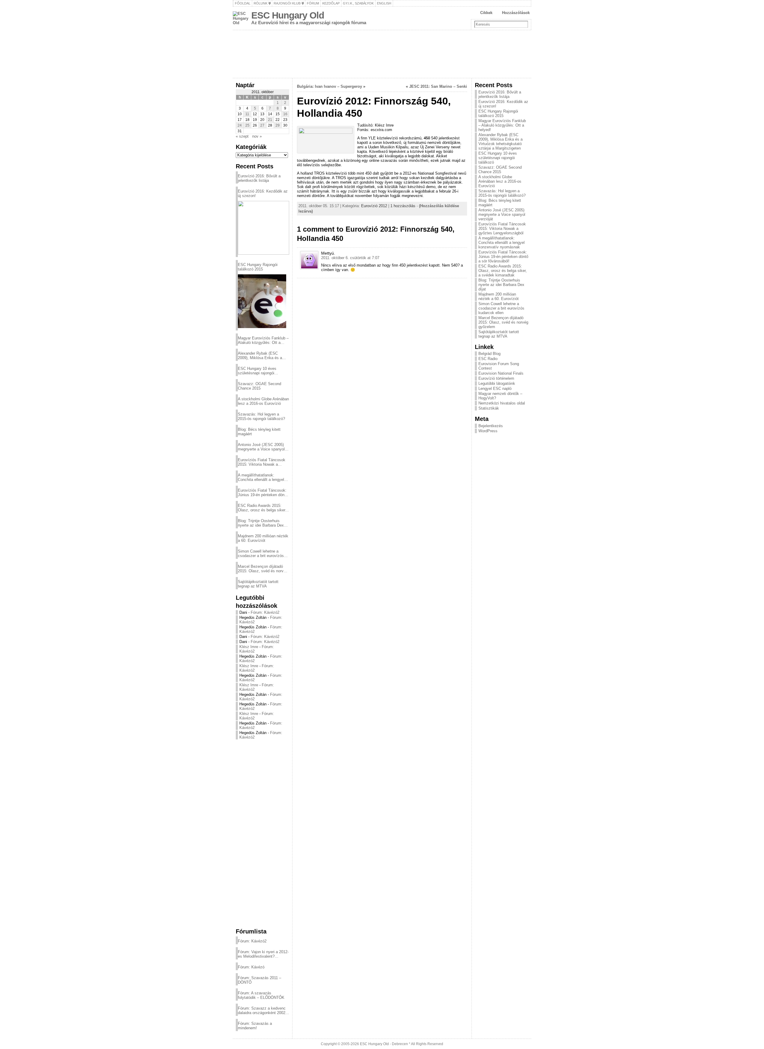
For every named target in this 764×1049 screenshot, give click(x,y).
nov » (257, 136)
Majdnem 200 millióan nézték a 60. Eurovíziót (263, 538)
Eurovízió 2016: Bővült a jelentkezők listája (259, 178)
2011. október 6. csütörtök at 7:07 (350, 258)
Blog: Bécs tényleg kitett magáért (259, 431)
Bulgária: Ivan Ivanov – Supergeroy (329, 86)
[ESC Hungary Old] (382, 54)
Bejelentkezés (490, 426)
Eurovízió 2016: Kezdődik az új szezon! (263, 193)
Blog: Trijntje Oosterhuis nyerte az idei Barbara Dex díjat (261, 523)
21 (270, 119)
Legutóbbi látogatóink (496, 383)
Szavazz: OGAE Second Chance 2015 (259, 386)
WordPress (487, 431)
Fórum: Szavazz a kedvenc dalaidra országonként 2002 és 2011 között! (262, 1010)
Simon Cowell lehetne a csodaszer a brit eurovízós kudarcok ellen (261, 553)
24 (240, 125)
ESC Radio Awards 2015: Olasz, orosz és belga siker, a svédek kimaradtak (262, 507)
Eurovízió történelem (496, 378)
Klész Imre (248, 647)
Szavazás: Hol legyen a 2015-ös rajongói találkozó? (261, 416)
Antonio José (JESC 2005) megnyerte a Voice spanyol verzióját (261, 446)
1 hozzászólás (402, 206)
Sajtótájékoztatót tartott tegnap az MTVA (258, 583)
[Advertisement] (262, 833)
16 (285, 114)
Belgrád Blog (489, 353)
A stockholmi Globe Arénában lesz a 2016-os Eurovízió (263, 401)
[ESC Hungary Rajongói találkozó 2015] (262, 301)
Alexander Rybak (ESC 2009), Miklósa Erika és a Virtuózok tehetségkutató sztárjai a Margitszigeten (260, 355)
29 (277, 125)
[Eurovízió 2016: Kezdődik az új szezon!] (263, 228)
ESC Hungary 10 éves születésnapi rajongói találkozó (257, 370)
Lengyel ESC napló (495, 388)
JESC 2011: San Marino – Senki (438, 86)
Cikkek (486, 12)
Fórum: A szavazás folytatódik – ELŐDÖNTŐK (261, 995)
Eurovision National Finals (500, 373)
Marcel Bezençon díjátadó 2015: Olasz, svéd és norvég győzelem (263, 568)
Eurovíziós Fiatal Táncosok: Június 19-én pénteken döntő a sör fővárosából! (263, 492)
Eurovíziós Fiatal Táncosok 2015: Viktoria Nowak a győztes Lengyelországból (261, 462)
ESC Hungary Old (287, 15)
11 (247, 114)
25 (247, 125)
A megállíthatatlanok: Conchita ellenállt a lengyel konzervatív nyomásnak (261, 477)
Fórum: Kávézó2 (265, 612)
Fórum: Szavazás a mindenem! (255, 1025)
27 (262, 125)
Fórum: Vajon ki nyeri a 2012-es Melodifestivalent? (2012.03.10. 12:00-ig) (263, 954)
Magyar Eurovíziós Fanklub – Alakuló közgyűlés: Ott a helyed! (263, 340)
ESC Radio (487, 358)
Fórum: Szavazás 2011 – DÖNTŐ (259, 980)
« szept (242, 136)
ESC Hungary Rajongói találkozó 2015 (258, 266)
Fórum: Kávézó (251, 967)
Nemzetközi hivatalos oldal (501, 403)
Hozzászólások (516, 12)
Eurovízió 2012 (374, 206)
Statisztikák (488, 408)
